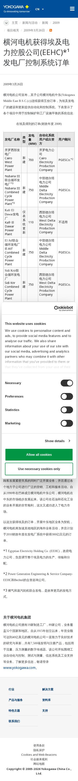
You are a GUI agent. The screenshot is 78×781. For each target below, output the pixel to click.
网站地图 (39, 764)
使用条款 (39, 745)
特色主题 (14, 710)
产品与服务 (16, 700)
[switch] (67, 396)
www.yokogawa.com (19, 667)
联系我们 (14, 721)
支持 (45, 710)
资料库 (46, 700)
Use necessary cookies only (39, 469)
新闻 (45, 23)
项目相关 (13, 30)
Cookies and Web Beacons (39, 755)
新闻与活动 (29, 23)
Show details (55, 441)
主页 (15, 23)
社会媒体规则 (39, 759)
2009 (56, 23)
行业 (11, 689)
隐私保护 (39, 750)
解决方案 (48, 689)
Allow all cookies (39, 454)
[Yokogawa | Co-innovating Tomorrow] (17, 9)
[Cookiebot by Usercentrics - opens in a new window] (55, 308)
